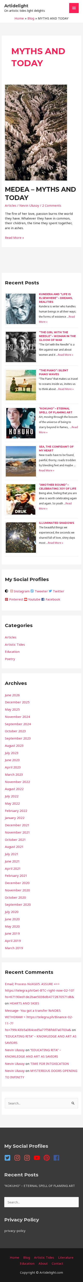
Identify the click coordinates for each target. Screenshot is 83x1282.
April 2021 (13, 868)
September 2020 (18, 904)
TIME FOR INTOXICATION (49, 1063)
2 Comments (51, 205)
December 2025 (17, 702)
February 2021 (16, 875)
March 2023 (14, 774)
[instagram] (18, 1158)
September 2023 (18, 738)
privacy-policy (15, 1230)
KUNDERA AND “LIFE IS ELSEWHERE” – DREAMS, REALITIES (56, 298)
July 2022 (12, 796)
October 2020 (15, 897)
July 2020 (12, 912)
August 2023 (14, 745)
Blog (26, 1257)
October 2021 (15, 839)
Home (14, 1257)
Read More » (14, 237)
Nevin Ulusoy (15, 1050)
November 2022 (17, 782)
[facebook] (57, 1158)
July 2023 (12, 753)
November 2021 (17, 832)
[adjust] (7, 591)
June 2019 (12, 933)
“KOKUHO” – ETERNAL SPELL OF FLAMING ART (39, 1185)
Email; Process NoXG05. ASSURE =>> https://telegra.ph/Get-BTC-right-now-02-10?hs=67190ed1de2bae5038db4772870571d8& (39, 990)
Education (12, 651)
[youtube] (38, 1158)
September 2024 (18, 724)
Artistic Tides (15, 644)
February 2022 (16, 810)
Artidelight (16, 5)
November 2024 (17, 716)
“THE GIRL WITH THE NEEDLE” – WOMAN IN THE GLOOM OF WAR (57, 336)
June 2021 (12, 861)
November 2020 (17, 890)
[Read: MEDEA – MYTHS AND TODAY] (36, 132)
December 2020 (17, 883)
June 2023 (12, 760)
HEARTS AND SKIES (24, 1003)
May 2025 (12, 709)
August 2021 (14, 846)
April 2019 (13, 940)
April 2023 (13, 767)
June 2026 (12, 695)
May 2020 (12, 926)
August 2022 (14, 789)
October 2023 (15, 731)
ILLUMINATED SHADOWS (56, 522)
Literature (65, 1257)
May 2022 (12, 803)
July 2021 (12, 854)
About (43, 1263)
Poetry (10, 659)
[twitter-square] (8, 1158)
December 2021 (17, 825)
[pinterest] (47, 1158)
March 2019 (14, 948)
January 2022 (14, 818)
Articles (10, 205)
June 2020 (12, 919)
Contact (57, 1263)
